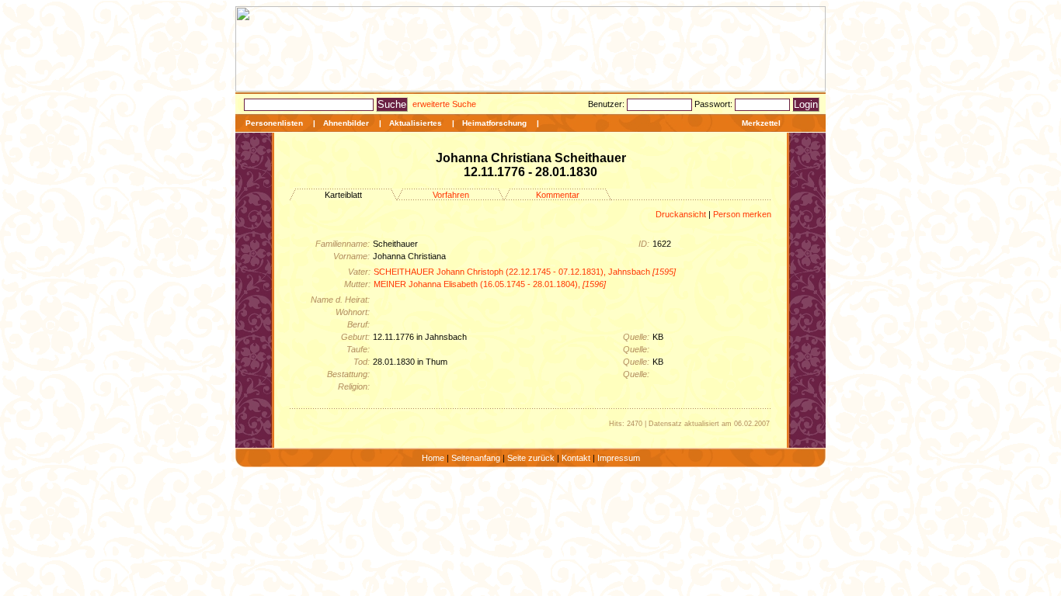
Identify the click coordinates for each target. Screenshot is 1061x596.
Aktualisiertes (415, 123)
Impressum (618, 458)
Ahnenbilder (346, 123)
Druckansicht (681, 214)
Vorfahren (451, 194)
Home (433, 458)
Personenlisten (274, 123)
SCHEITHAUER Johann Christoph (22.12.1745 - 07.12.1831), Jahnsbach (525, 271)
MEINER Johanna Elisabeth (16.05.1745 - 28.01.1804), (490, 284)
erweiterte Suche (444, 104)
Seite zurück (531, 458)
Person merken (742, 214)
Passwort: (714, 104)
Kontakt (576, 458)
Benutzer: (607, 104)
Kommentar (557, 194)
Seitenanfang (475, 458)
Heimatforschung (494, 123)
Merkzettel (761, 123)
